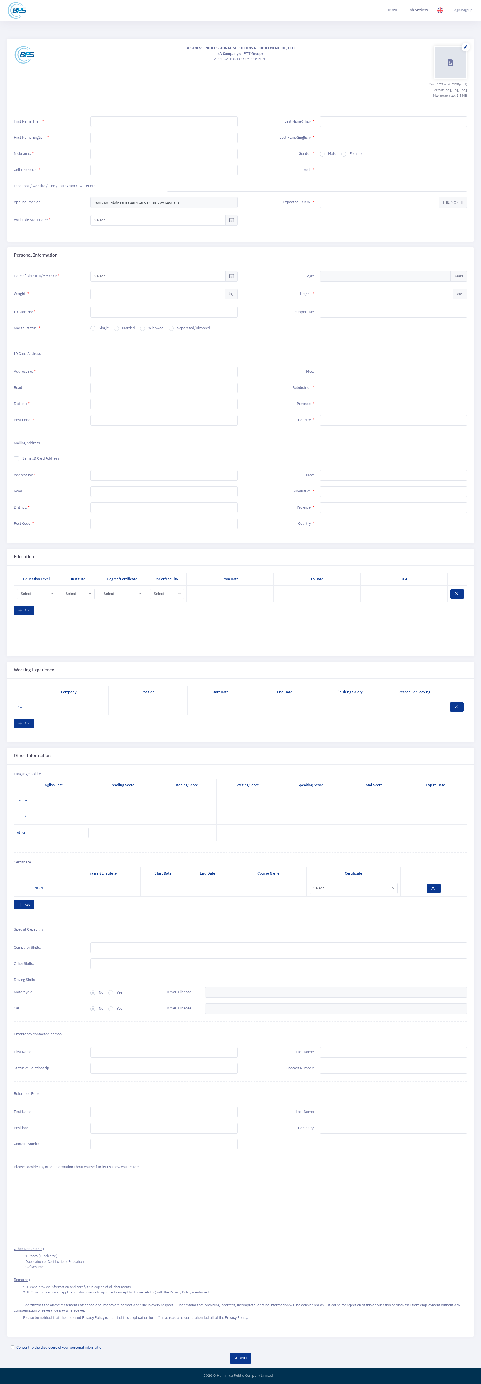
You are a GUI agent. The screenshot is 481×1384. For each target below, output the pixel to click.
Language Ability (27, 774)
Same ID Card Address (40, 459)
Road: (18, 388)
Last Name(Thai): (299, 121)
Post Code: (24, 420)
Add (27, 610)
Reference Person (28, 1094)
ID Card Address (27, 354)
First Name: (23, 1052)
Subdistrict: (303, 388)
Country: (306, 420)
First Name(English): (31, 138)
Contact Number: (300, 1068)
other (21, 832)
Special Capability (28, 929)
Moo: (310, 371)
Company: (306, 1128)
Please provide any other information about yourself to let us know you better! (76, 1167)
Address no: (25, 371)
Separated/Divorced (193, 328)
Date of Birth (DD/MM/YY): (36, 276)
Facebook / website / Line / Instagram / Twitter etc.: (56, 186)
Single (104, 328)
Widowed (156, 328)
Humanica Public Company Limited (245, 1376)
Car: (17, 1008)
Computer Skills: (27, 947)
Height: (307, 294)
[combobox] (393, 388)
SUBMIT (240, 1358)
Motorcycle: (23, 992)
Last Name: (305, 1052)
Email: (307, 170)
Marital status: (27, 328)
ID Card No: (24, 312)
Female (356, 154)
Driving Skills (24, 980)
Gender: (306, 154)
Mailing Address (27, 443)
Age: (310, 276)
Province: (305, 404)
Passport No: (303, 312)
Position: (21, 1128)
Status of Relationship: (32, 1068)
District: (22, 404)
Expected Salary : (298, 202)
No (101, 992)
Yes (119, 992)
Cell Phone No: (27, 170)
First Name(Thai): (29, 121)
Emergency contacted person (38, 1034)
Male (332, 154)
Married (128, 328)
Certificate (22, 862)
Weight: (21, 294)
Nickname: (24, 154)
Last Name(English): (296, 138)
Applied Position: (27, 202)
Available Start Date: (32, 220)
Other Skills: (24, 964)
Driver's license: (179, 992)
